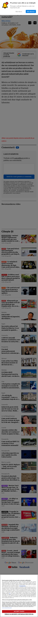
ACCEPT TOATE (19, 611)
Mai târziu (19, 11)
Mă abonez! (31, 11)
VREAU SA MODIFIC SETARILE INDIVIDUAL (19, 614)
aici (9, 593)
